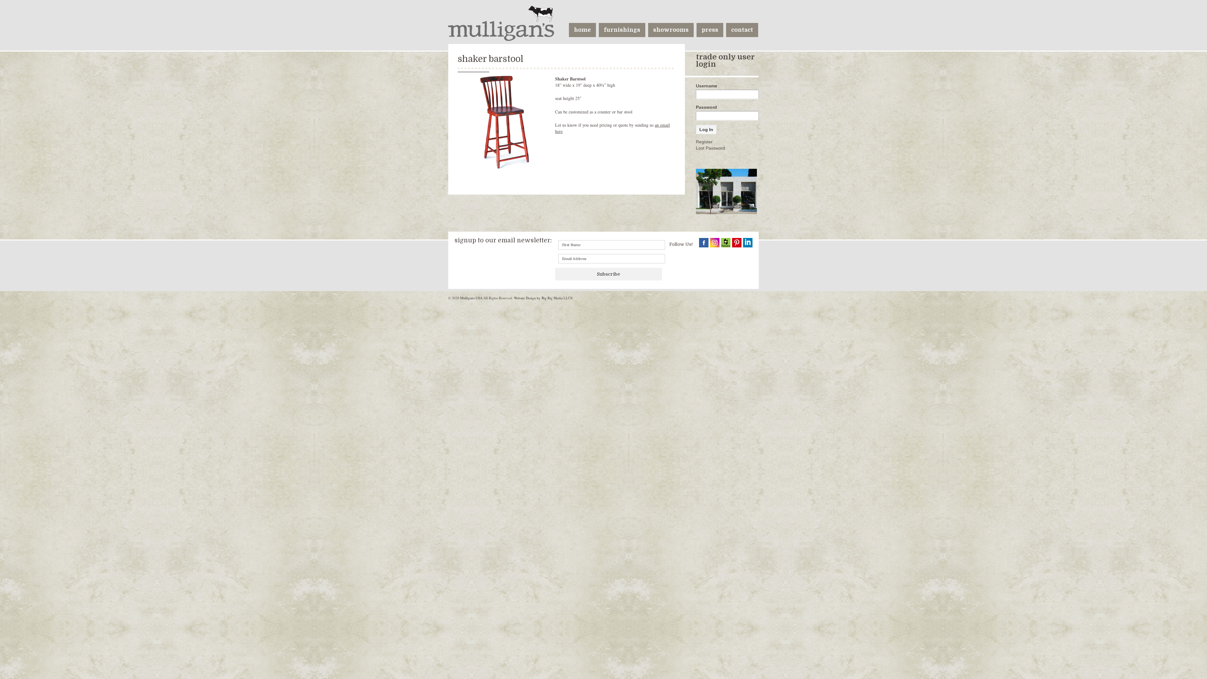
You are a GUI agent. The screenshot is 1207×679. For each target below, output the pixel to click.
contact (742, 30)
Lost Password (710, 148)
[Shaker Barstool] (505, 122)
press (710, 30)
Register (704, 141)
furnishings (622, 30)
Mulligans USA (471, 297)
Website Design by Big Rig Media (538, 297)
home (582, 30)
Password (706, 107)
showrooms (671, 30)
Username (706, 85)
